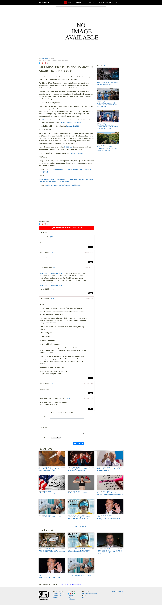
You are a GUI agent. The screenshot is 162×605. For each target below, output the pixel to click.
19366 (51, 252)
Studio (110, 2)
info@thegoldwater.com (89, 594)
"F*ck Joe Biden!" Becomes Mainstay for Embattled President (109, 469)
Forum (115, 2)
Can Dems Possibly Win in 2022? (77, 493)
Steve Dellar (45, 59)
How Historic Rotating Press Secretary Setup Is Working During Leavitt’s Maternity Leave (107, 126)
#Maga (46, 185)
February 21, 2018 (72, 126)
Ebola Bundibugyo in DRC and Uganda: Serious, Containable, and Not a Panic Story (107, 104)
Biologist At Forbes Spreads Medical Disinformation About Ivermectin (79, 517)
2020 (90, 2)
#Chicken (78, 185)
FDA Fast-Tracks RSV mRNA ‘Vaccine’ (50, 517)
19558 (52, 298)
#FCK (59, 185)
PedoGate (78, 2)
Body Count (71, 2)
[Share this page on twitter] (39, 63)
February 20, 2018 (76, 153)
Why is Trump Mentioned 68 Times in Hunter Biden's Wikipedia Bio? (79, 469)
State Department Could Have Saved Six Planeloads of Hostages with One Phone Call (110, 493)
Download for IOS (58, 594)
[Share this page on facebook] (41, 63)
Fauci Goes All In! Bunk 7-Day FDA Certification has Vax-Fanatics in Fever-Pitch (52, 551)
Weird (100, 2)
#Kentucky (67, 185)
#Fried (73, 185)
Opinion (105, 2)
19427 (54, 267)
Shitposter (71, 596)
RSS (83, 598)
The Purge (85, 2)
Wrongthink (71, 600)
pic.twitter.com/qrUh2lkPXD (71, 122)
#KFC (55, 185)
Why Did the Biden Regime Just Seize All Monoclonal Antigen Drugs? (51, 469)
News (56, 58)
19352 (51, 237)
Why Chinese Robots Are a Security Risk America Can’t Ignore (107, 83)
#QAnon (50, 185)
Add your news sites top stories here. (71, 584)
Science (95, 2)
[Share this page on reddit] (47, 63)
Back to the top (117, 591)
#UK (62, 185)
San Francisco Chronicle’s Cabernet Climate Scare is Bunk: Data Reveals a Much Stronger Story (108, 148)
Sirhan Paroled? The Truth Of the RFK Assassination (108, 519)
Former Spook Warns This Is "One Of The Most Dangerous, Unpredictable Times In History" (109, 551)
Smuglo (70, 598)
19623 (51, 383)
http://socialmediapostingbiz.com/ (52, 273)
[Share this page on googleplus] (43, 63)
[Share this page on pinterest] (45, 63)
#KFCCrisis (46, 120)
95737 (68, 398)
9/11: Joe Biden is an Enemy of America (50, 493)
